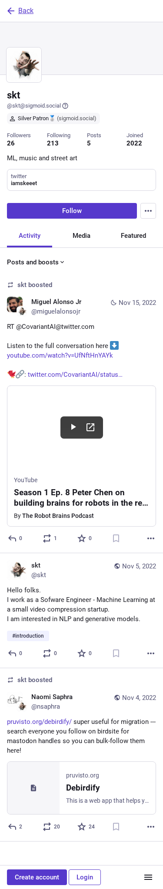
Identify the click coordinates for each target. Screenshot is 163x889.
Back (25, 11)
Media (81, 236)
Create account (37, 877)
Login (85, 877)
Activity (29, 236)
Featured (133, 236)
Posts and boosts (33, 262)
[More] (151, 538)
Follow (72, 211)
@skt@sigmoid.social (34, 105)
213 (53, 143)
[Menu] (148, 211)
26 (11, 143)
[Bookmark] (116, 538)
